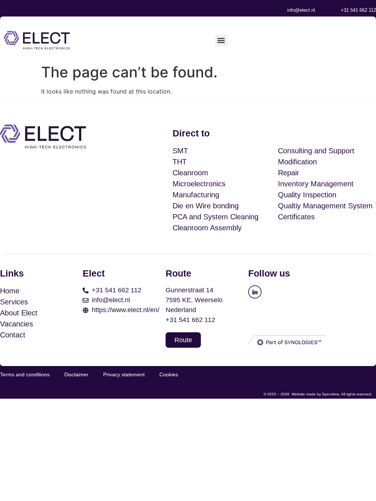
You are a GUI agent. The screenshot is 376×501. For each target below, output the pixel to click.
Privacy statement (124, 374)
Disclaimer (76, 374)
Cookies (168, 374)
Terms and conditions (25, 374)
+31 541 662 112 (358, 10)
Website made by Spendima (315, 394)
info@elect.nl (301, 10)
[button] (221, 40)
